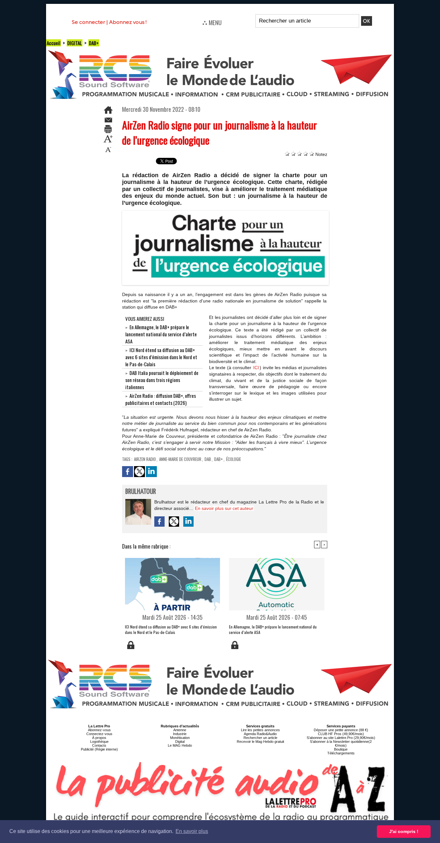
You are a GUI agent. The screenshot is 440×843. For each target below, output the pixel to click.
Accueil (53, 42)
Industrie (180, 734)
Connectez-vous (99, 734)
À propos (99, 738)
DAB (208, 459)
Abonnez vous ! (128, 22)
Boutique (341, 749)
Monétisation (180, 738)
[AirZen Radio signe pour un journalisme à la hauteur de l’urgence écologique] (225, 213)
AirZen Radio (145, 459)
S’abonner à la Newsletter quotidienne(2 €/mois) (341, 743)
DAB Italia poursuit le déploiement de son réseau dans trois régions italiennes (161, 379)
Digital (180, 741)
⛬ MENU (212, 22)
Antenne (179, 730)
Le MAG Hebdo (180, 745)
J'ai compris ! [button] (403, 831)
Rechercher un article (260, 738)
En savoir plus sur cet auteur (224, 508)
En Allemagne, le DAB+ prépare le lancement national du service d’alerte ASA (161, 334)
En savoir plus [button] (192, 831)
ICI (256, 367)
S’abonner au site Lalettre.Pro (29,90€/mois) (341, 738)
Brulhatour (140, 491)
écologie (233, 459)
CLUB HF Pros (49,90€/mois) (341, 734)
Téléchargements (341, 753)
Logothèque (99, 741)
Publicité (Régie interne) (99, 749)
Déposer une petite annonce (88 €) (341, 730)
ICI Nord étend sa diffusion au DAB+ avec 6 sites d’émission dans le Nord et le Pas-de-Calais (161, 357)
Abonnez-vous (99, 730)
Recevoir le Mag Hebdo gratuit (260, 741)
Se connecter (88, 22)
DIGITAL (74, 42)
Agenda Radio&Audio (260, 734)
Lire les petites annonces (260, 730)
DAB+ (94, 42)
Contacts (99, 745)
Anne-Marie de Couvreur (180, 459)
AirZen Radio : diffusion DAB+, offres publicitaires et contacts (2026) (160, 399)
